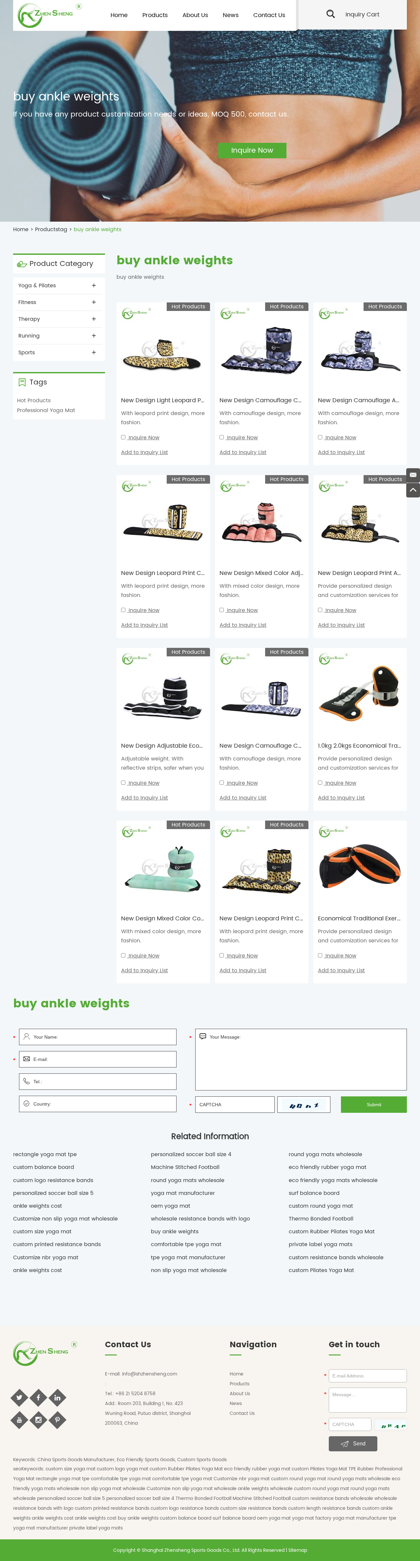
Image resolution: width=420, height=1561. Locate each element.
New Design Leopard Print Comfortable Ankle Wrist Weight (303, 918)
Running (29, 336)
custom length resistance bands (325, 1508)
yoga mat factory (312, 1518)
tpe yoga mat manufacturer (188, 1257)
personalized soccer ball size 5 (53, 1193)
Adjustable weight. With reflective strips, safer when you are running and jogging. (162, 768)
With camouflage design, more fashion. (260, 418)
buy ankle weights (175, 1231)
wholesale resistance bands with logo (200, 1219)
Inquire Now (144, 437)
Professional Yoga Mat (46, 410)
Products (155, 15)
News (231, 15)
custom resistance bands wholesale (336, 1257)
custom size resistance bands (254, 1508)
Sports (26, 352)
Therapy (29, 319)
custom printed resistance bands (57, 1244)
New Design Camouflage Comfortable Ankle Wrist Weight (302, 400)
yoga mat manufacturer (183, 1193)
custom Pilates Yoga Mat (321, 1270)
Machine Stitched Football (185, 1167)
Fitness (27, 302)
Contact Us (269, 15)
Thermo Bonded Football (321, 1219)
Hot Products (34, 400)
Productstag (51, 229)
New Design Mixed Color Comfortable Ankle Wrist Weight (202, 918)
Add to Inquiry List (144, 452)
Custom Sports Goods (202, 1459)
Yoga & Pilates (37, 285)
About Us (195, 15)
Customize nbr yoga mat (45, 1257)
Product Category (61, 264)
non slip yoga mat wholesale (189, 1270)
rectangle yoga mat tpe (45, 1154)
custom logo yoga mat (123, 1469)
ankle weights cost (37, 1206)
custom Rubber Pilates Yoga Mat (332, 1231)
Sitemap (297, 1550)
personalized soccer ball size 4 (191, 1154)
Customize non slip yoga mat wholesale (65, 1219)
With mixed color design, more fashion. (260, 591)
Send (359, 1443)
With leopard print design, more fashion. (163, 418)
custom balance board (43, 1167)
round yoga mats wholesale (325, 1154)
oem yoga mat (170, 1206)
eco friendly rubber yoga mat (328, 1167)
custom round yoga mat (321, 1206)
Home (119, 15)
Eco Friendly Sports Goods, (146, 1459)
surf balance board (314, 1193)
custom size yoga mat (42, 1231)
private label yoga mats (320, 1244)
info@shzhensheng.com (149, 1374)
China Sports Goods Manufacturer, (76, 1459)
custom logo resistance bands (53, 1180)
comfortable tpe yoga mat (186, 1244)
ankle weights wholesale (266, 1488)
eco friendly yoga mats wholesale (333, 1180)
